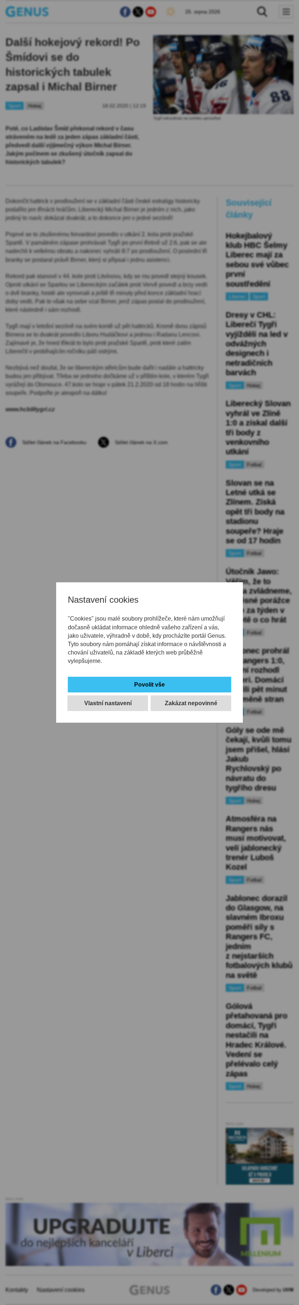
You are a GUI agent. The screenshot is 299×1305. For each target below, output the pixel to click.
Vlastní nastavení (108, 703)
